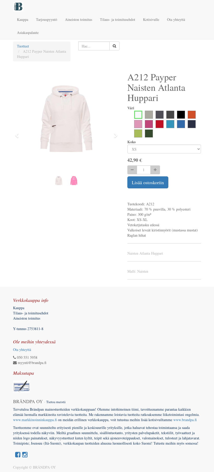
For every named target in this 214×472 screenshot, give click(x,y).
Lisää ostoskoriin (148, 182)
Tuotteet (23, 46)
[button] (18, 133)
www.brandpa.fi (185, 419)
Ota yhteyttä (22, 349)
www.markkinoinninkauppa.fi (35, 419)
